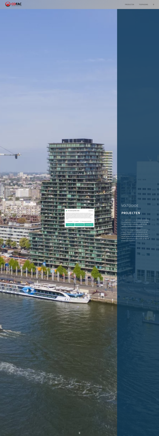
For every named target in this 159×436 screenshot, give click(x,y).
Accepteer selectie (79, 224)
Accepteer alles (89, 224)
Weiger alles (70, 224)
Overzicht (91, 210)
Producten (129, 4)
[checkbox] (69, 221)
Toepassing (143, 4)
